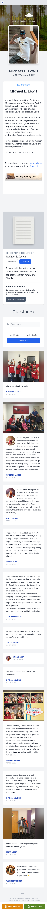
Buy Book (25, 261)
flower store (35, 166)
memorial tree (35, 163)
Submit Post (23, 340)
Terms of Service (30, 900)
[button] (23, 366)
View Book (12, 261)
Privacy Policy (16, 900)
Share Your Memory (16, 299)
